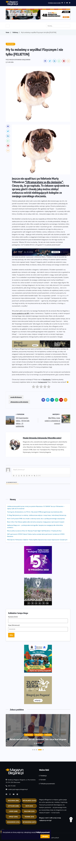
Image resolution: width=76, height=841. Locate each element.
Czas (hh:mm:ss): (14, 625)
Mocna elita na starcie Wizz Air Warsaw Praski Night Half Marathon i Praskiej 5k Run (34, 531)
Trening (29, 816)
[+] (39, 475)
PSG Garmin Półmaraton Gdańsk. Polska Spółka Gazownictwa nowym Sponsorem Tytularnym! (37, 540)
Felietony (15, 32)
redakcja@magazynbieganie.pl (18, 789)
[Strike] (21, 476)
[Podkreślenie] (19, 476)
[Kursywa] (16, 476)
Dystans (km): (13, 617)
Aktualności (29, 800)
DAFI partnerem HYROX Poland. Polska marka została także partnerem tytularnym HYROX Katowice (36, 535)
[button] (32, 749)
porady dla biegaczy (16, 397)
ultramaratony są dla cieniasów (19, 402)
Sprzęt (13, 816)
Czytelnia (13, 806)
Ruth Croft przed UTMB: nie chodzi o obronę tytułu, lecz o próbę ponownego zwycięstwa (36, 519)
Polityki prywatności (43, 832)
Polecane (29, 811)
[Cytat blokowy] (29, 476)
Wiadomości (13, 822)
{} (37, 475)
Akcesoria (13, 800)
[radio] (33, 387)
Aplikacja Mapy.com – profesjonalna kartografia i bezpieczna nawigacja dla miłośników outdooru (35, 526)
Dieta (29, 806)
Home (7, 32)
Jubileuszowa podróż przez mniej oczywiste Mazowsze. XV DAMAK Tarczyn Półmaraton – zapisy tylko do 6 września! (36, 507)
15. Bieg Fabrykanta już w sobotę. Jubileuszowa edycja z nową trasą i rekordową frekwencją (36, 515)
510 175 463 (11, 786)
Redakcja (43, 776)
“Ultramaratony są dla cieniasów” (44, 182)
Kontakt (43, 780)
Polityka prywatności (47, 784)
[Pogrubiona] (13, 476)
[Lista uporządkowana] (24, 476)
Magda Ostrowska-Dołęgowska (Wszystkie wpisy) (42, 438)
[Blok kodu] (32, 476)
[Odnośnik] (34, 476)
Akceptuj (45, 836)
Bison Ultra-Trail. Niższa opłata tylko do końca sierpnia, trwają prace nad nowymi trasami (35, 522)
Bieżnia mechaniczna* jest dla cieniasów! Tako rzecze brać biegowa (38, 739)
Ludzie (13, 811)
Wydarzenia (29, 822)
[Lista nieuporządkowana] (26, 476)
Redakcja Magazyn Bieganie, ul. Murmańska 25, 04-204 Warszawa (20, 781)
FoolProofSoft (54, 838)
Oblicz (11, 635)
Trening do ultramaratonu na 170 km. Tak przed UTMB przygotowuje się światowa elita (34, 512)
